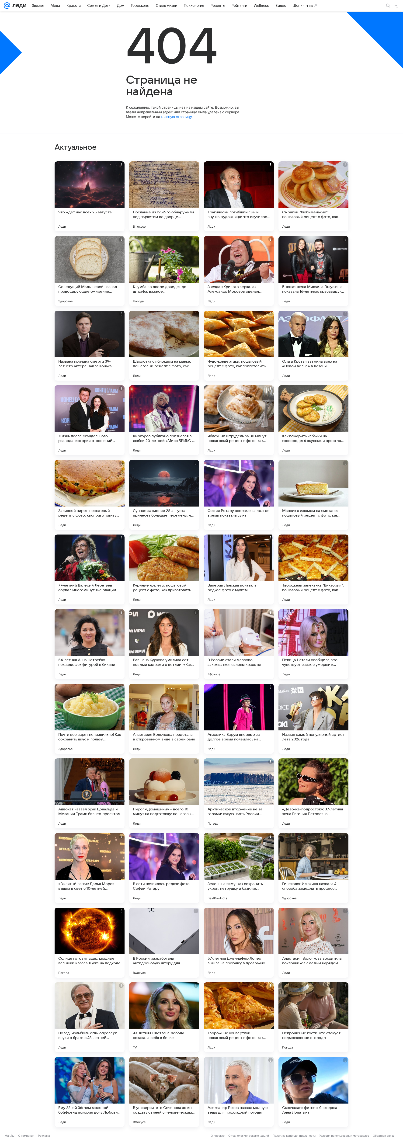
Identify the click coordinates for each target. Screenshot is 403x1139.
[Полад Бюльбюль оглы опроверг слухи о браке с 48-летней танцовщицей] (90, 1017)
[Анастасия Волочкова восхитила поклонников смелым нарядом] (313, 943)
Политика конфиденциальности (294, 1135)
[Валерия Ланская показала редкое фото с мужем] (239, 569)
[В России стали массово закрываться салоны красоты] (239, 644)
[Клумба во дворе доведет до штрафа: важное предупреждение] (164, 271)
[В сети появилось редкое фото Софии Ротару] (164, 868)
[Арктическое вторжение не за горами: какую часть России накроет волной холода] (239, 793)
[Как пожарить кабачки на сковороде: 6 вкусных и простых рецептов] (313, 420)
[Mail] (7, 5)
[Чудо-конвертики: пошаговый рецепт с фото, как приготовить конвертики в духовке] (239, 346)
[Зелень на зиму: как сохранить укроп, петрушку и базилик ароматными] (239, 868)
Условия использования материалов (344, 1135)
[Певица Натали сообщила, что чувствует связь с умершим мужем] (313, 644)
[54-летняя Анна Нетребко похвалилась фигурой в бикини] (90, 644)
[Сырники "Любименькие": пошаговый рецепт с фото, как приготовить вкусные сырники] (313, 196)
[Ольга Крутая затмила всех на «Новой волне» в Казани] (313, 346)
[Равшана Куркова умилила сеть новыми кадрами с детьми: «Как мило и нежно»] (164, 644)
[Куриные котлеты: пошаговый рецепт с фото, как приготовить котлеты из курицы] (164, 569)
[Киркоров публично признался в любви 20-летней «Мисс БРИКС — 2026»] (164, 420)
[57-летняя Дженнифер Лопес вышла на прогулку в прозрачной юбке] (239, 943)
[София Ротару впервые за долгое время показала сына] (239, 495)
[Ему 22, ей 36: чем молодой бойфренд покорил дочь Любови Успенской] (90, 1092)
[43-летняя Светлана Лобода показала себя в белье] (164, 1017)
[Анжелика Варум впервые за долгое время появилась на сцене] (239, 719)
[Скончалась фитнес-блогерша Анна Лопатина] (313, 1092)
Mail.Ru (9, 1135)
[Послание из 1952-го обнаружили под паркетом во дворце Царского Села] (164, 196)
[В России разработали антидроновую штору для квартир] (164, 943)
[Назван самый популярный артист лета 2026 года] (313, 719)
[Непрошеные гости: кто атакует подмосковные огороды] (313, 1017)
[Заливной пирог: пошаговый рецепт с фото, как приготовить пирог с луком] (90, 495)
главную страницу (176, 117)
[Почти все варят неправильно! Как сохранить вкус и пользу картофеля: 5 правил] (90, 719)
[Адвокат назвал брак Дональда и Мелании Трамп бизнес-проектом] (90, 793)
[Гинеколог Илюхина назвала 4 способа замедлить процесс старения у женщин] (313, 868)
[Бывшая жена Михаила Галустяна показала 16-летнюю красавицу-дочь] (313, 271)
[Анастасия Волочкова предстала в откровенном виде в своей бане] (164, 719)
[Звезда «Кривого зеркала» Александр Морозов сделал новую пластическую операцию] (239, 271)
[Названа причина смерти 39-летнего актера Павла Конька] (90, 346)
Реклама (44, 1135)
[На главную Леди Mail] (18, 5)
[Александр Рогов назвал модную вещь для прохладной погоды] (239, 1092)
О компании (26, 1135)
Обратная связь (384, 1135)
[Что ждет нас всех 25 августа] (90, 196)
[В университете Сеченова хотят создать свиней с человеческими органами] (164, 1092)
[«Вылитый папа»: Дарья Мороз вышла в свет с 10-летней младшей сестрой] (90, 868)
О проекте (218, 1135)
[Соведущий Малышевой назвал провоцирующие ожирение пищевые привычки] (90, 271)
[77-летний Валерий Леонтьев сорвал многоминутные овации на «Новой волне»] (90, 569)
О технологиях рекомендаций (248, 1135)
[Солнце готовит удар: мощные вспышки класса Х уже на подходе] (90, 943)
